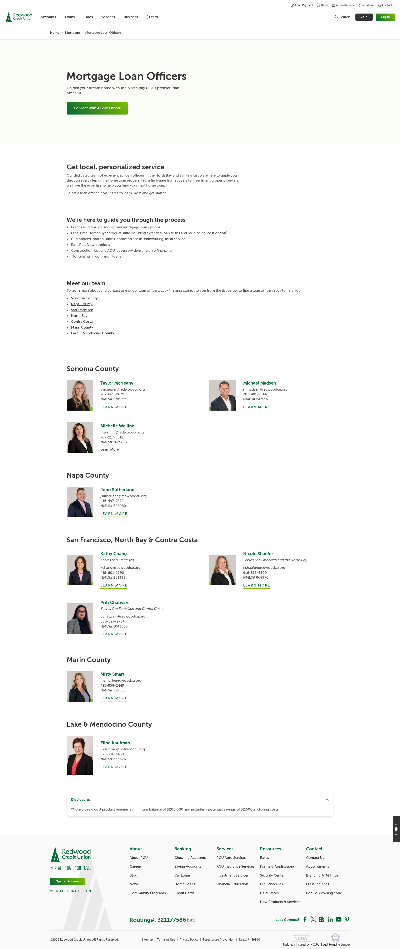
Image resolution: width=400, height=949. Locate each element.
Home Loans (184, 884)
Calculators (269, 893)
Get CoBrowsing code (324, 893)
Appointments (345, 5)
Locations (368, 5)
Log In (385, 17)
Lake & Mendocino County (92, 333)
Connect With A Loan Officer (97, 108)
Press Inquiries (317, 884)
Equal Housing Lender (335, 944)
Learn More (114, 407)
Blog (133, 875)
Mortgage (72, 33)
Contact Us (315, 858)
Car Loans (182, 875)
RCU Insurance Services (235, 866)
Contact (387, 5)
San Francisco (82, 310)
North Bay (79, 316)
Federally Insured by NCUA (301, 944)
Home (55, 33)
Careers (136, 866)
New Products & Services (280, 902)
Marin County (82, 327)
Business (131, 17)
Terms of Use (166, 939)
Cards (88, 17)
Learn (153, 17)
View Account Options (71, 891)
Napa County (81, 304)
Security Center (272, 875)
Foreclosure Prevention (219, 939)
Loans (70, 17)
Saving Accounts (187, 866)
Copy (191, 919)
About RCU (139, 858)
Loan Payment (304, 5)
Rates (324, 5)
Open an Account (68, 881)
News (134, 884)
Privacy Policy (189, 939)
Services (108, 17)
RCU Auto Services (231, 858)
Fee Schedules (271, 884)
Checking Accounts (190, 858)
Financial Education (232, 884)
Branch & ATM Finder (323, 875)
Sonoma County (84, 298)
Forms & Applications (277, 866)
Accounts (48, 17)
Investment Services (232, 875)
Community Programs (148, 893)
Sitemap (148, 939)
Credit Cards (184, 893)
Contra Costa (82, 322)
